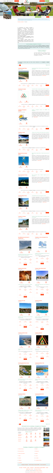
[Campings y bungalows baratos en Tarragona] (31, 433)
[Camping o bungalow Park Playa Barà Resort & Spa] (25, 370)
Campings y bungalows (39, 470)
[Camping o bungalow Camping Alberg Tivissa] (23, 202)
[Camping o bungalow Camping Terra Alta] (25, 308)
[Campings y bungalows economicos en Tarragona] (26, 433)
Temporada (19, 439)
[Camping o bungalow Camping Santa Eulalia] (25, 276)
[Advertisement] (9, 51)
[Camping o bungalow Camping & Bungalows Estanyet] (23, 117)
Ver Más (47, 85)
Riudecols (20, 460)
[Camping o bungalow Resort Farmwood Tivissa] (23, 181)
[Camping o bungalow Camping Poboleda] (42, 308)
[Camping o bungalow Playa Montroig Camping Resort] (23, 160)
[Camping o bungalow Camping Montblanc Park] (42, 370)
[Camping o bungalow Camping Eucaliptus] (25, 401)
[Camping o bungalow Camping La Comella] (23, 223)
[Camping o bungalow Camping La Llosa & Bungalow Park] (42, 244)
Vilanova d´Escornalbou (21, 453)
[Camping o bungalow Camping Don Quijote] (23, 95)
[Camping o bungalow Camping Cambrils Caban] (25, 340)
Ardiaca (19, 455)
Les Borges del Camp (38, 460)
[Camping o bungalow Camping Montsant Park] (42, 401)
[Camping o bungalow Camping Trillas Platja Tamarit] (42, 276)
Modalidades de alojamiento (20, 435)
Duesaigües (20, 462)
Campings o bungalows (19, 432)
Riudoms (36, 453)
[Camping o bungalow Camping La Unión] (23, 139)
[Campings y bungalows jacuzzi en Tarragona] (31, 436)
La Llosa (36, 455)
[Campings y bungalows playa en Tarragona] (26, 436)
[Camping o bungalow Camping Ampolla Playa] (23, 74)
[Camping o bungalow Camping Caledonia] (42, 340)
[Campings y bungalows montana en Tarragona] (35, 436)
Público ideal (19, 437)
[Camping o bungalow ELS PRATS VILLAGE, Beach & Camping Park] (25, 245)
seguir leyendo (44, 75)
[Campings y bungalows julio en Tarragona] (35, 433)
